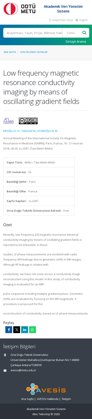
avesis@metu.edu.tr (23, 370)
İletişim (66, 399)
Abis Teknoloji (41, 414)
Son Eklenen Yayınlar (33, 52)
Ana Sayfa (10, 52)
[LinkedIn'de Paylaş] (24, 329)
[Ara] (84, 33)
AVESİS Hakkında (47, 399)
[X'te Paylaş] (16, 329)
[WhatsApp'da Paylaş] (32, 329)
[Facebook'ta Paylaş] (8, 329)
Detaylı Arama (75, 41)
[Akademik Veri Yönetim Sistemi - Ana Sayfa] (20, 8)
